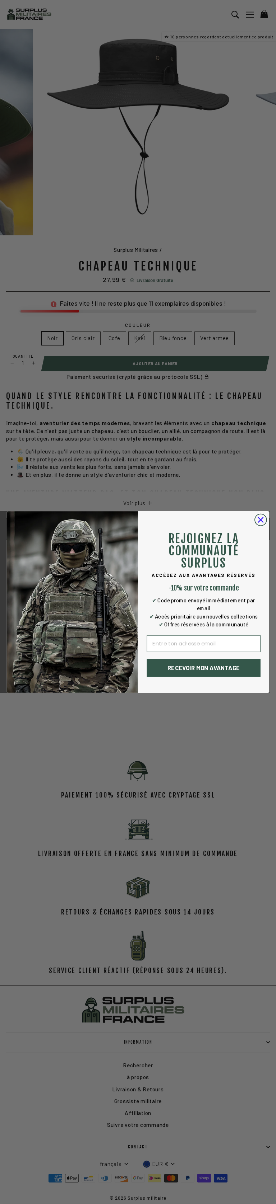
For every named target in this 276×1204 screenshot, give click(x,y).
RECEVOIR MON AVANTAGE (203, 668)
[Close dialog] (261, 520)
